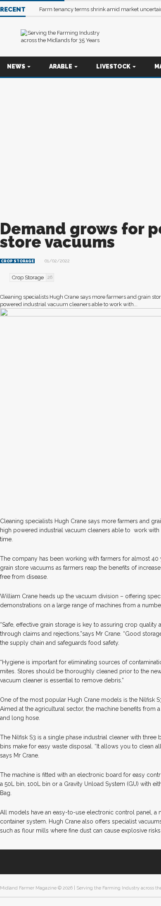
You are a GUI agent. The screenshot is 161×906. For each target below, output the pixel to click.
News (16, 66)
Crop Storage (17, 261)
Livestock (114, 66)
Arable (61, 66)
